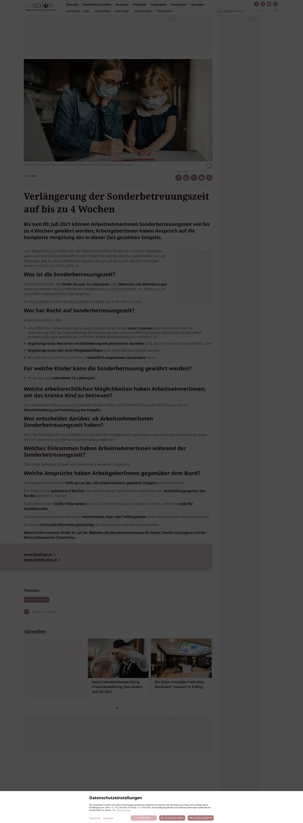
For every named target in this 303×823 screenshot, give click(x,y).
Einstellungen (143, 818)
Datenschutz (95, 818)
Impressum (108, 818)
